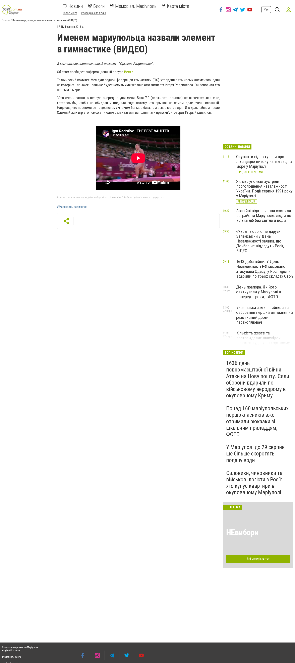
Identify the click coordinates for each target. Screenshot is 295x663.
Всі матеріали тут (258, 559)
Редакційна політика (93, 13)
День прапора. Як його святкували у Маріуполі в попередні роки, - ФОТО (258, 292)
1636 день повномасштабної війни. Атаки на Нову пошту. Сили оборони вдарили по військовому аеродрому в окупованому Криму (257, 379)
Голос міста (70, 13)
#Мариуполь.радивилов (72, 207)
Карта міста (178, 6)
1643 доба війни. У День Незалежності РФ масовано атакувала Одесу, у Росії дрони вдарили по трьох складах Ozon (264, 268)
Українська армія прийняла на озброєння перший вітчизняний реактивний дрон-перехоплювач (264, 314)
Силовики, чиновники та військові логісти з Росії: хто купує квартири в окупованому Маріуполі (254, 483)
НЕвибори (242, 532)
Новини (75, 6)
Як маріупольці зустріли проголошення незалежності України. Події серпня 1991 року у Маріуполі (264, 188)
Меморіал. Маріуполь (136, 6)
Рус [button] (266, 9)
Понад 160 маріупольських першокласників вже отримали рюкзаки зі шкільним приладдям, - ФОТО (257, 421)
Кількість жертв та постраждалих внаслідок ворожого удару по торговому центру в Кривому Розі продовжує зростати (263, 343)
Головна (6, 20)
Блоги (99, 6)
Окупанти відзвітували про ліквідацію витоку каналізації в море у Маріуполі (264, 161)
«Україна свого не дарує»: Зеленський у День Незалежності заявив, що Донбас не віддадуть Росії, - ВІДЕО (261, 241)
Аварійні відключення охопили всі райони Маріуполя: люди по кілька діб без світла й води (263, 215)
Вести (128, 72)
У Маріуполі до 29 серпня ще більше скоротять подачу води (255, 453)
